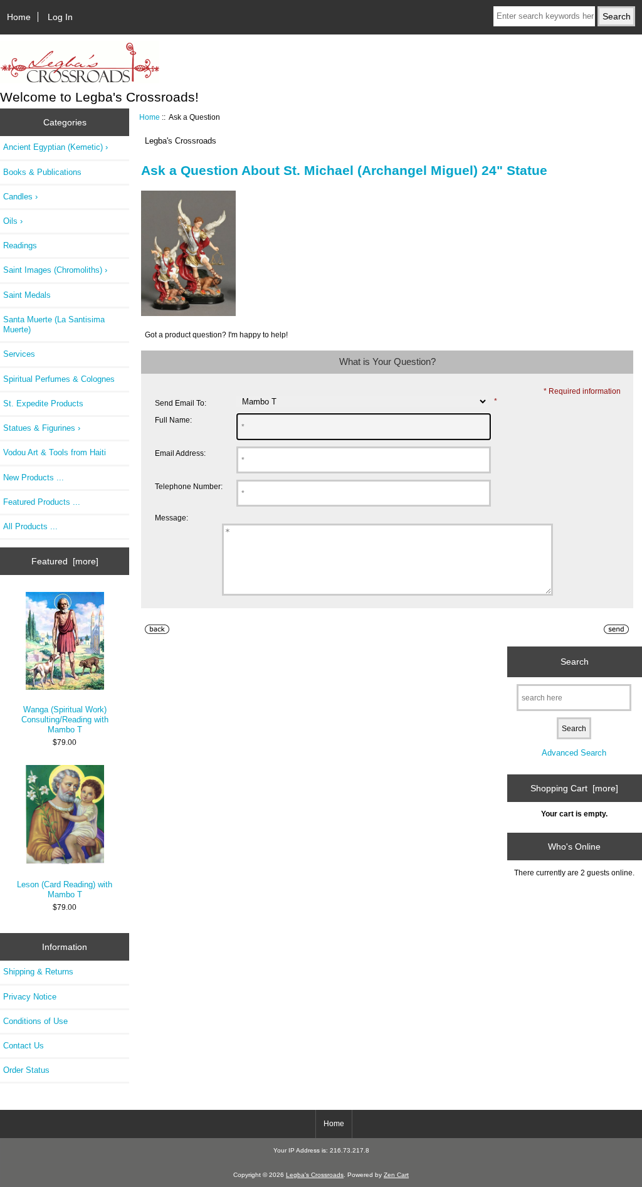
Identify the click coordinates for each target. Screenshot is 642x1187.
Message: (171, 518)
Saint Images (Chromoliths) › (55, 270)
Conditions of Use (35, 1021)
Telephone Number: (189, 486)
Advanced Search (574, 752)
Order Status (26, 1070)
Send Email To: (180, 403)
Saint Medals (27, 295)
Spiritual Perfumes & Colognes (59, 379)
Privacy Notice (29, 996)
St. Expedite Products (43, 403)
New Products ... (33, 477)
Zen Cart (396, 1174)
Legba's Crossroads (315, 1174)
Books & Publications (42, 172)
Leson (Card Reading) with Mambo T (64, 889)
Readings (20, 245)
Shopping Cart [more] (574, 788)
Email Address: (180, 453)
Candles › (20, 196)
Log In (60, 17)
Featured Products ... (41, 502)
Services (19, 354)
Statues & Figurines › (41, 428)
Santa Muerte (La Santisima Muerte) (54, 324)
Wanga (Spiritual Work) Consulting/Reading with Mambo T (64, 719)
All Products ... (30, 526)
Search (574, 662)
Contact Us (23, 1045)
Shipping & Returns (38, 971)
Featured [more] (64, 561)
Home (19, 17)
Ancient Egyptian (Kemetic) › (55, 147)
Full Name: (173, 420)
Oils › (13, 221)
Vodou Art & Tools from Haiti (54, 452)
